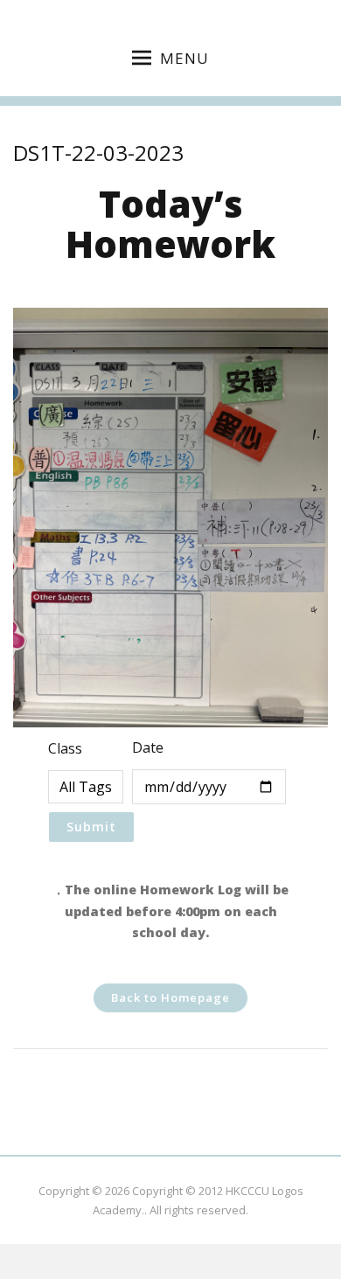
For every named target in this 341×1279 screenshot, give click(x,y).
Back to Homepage (170, 997)
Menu (184, 58)
